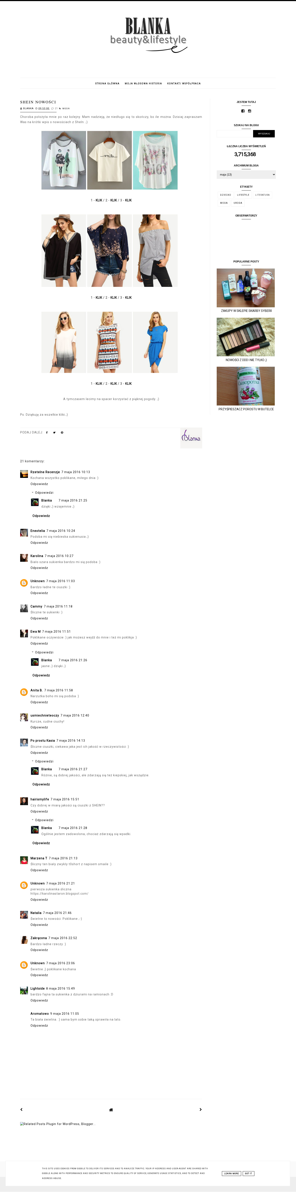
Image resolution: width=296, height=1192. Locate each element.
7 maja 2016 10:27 (59, 556)
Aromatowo (40, 1013)
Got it (248, 1173)
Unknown (38, 581)
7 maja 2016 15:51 (64, 799)
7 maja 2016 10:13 (75, 472)
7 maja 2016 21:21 (60, 883)
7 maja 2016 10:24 (60, 530)
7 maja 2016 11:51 (56, 631)
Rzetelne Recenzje (45, 472)
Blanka (46, 500)
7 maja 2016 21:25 (73, 500)
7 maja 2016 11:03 (60, 581)
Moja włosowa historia (143, 83)
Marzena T (39, 858)
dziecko (225, 195)
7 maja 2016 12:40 (74, 715)
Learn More (231, 1173)
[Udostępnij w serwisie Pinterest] (62, 433)
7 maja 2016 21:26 (73, 660)
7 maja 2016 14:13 (70, 740)
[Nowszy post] (21, 1109)
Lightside (38, 988)
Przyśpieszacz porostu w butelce (246, 409)
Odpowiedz (39, 484)
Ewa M (36, 631)
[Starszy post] (201, 1109)
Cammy (36, 606)
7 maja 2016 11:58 (58, 690)
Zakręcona (39, 938)
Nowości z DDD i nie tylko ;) (246, 360)
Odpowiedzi (44, 493)
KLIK (99, 200)
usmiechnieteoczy (45, 715)
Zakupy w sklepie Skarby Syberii (246, 311)
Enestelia (38, 530)
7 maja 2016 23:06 (60, 963)
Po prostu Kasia (43, 740)
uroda (238, 203)
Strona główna (107, 83)
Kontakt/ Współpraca (184, 83)
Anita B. (37, 690)
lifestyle (243, 195)
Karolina (37, 556)
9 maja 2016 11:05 (64, 1013)
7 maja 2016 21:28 (73, 828)
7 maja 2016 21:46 (57, 913)
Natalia (36, 913)
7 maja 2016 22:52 (62, 938)
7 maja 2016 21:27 (73, 769)
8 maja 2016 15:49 (60, 988)
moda (66, 108)
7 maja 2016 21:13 (63, 858)
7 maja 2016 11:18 (58, 606)
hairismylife (40, 799)
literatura (262, 195)
